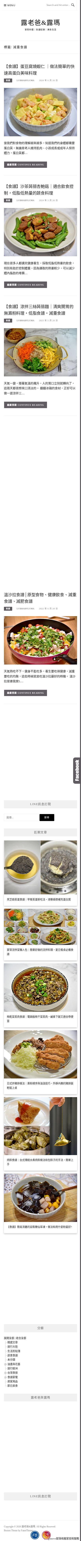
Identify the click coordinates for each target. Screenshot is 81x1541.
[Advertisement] (40, 463)
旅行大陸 (12, 1346)
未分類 (11, 1359)
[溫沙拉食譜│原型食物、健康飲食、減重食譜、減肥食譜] (40, 639)
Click (77, 770)
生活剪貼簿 (13, 1351)
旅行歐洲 (12, 1368)
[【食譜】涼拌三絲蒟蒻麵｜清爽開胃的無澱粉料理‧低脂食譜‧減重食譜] (40, 352)
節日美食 (12, 1385)
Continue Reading (31, 165)
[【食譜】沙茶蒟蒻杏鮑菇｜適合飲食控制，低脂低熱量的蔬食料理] (40, 231)
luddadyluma (25, 80)
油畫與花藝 (13, 1364)
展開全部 (9, 1338)
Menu (11, 5)
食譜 (8, 80)
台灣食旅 (12, 1372)
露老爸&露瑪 (40, 22)
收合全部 (21, 1338)
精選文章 (12, 1342)
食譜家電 (12, 1377)
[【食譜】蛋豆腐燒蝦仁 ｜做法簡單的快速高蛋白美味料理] (40, 111)
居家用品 (12, 1381)
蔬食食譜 (12, 1355)
